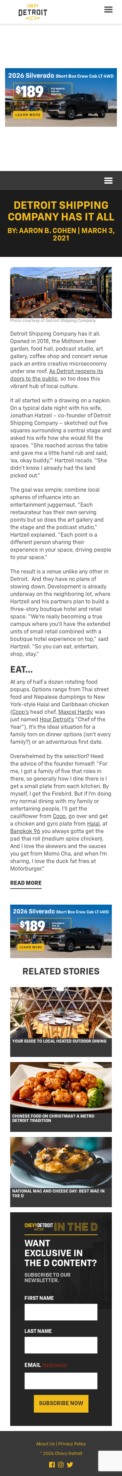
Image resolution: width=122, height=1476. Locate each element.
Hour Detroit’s (57, 720)
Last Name (38, 1331)
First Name (39, 1298)
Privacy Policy (72, 1444)
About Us (45, 1444)
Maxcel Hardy (75, 712)
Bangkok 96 (25, 831)
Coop (59, 816)
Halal (93, 824)
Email (45, 1365)
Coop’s (20, 712)
